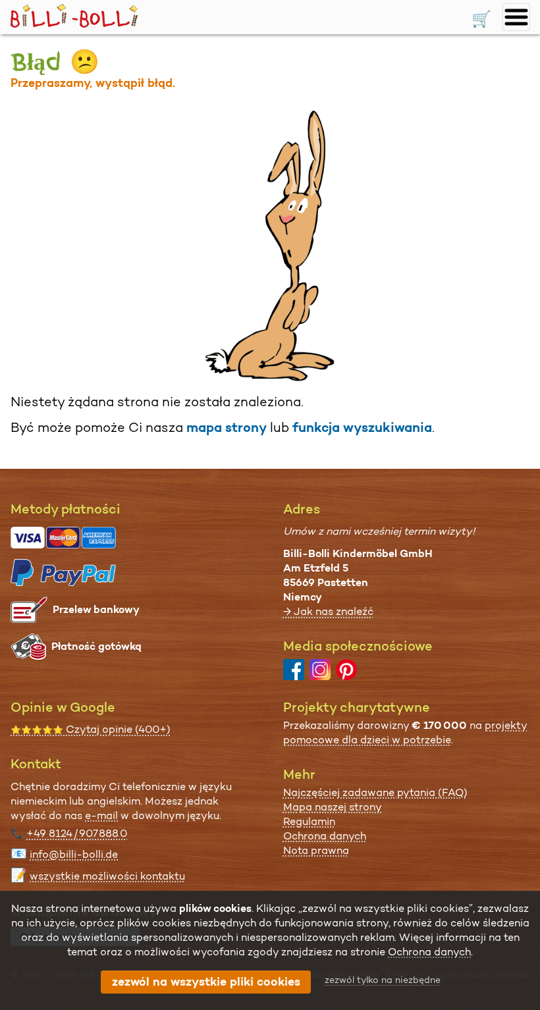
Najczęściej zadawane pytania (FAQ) (375, 792)
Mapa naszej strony (332, 807)
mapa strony (226, 427)
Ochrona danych (324, 836)
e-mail (101, 815)
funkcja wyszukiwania (362, 427)
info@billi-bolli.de (74, 854)
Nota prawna (316, 850)
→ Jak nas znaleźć (328, 611)
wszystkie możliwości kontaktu (107, 876)
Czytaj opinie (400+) (91, 729)
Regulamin (309, 821)
